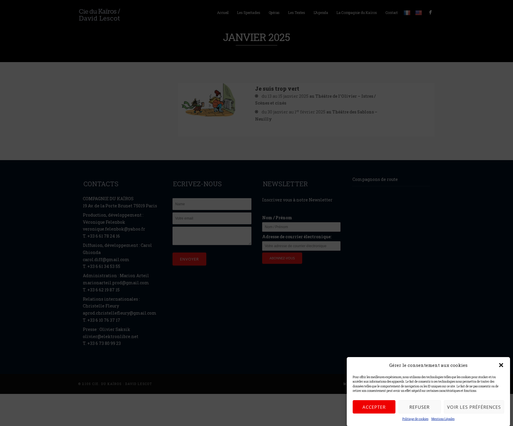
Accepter (374, 407)
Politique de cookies (415, 419)
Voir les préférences (474, 407)
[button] (501, 365)
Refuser (419, 407)
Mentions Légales (443, 419)
